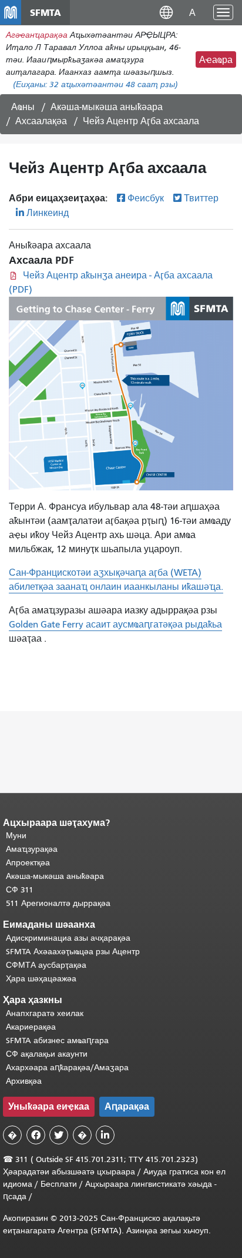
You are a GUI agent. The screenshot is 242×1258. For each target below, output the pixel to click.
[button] (166, 12)
